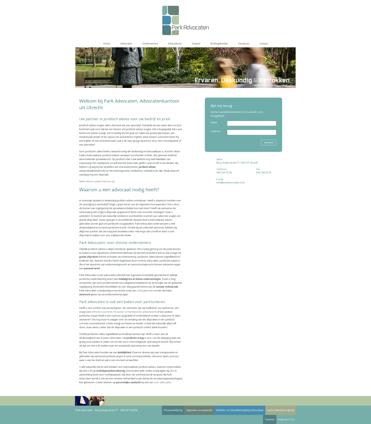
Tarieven (269, 419)
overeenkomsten (128, 167)
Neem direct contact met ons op (97, 181)
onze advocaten (162, 382)
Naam (214, 122)
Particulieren (175, 43)
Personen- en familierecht (127, 311)
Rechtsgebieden (219, 43)
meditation (137, 170)
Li (293, 419)
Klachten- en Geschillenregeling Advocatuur (240, 410)
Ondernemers (150, 43)
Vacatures (243, 43)
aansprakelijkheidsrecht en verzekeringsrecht (104, 170)
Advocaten (126, 43)
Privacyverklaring (173, 410)
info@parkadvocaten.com (230, 182)
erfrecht (96, 311)
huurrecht (106, 311)
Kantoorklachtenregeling (280, 410)
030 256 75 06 (224, 172)
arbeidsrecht (151, 170)
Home (106, 43)
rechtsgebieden (145, 290)
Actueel (196, 43)
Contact (263, 43)
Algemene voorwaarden (199, 410)
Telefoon (215, 131)
